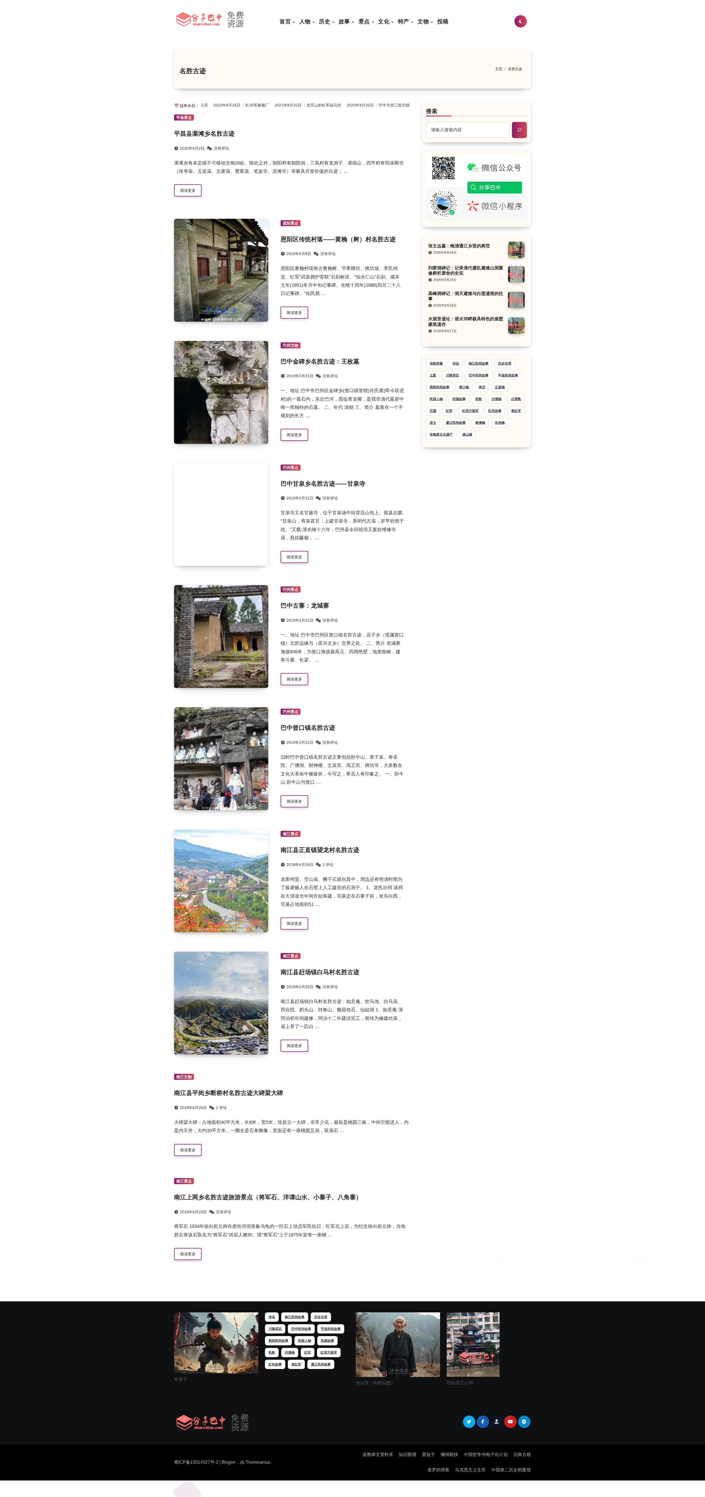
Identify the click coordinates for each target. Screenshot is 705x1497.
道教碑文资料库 (377, 1454)
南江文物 (184, 1077)
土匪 (433, 375)
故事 (345, 21)
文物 (423, 21)
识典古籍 (522, 1454)
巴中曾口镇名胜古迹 (308, 727)
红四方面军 (470, 411)
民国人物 (436, 399)
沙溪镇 (496, 399)
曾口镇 (464, 387)
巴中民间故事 (479, 375)
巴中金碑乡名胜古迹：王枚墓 (320, 361)
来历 (482, 387)
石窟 (433, 411)
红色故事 (494, 411)
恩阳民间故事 (439, 387)
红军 (449, 411)
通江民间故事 (456, 423)
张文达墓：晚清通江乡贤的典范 (459, 246)
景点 (365, 21)
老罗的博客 (438, 1470)
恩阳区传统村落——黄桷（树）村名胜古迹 (338, 239)
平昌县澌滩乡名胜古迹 (204, 133)
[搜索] (519, 130)
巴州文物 (290, 345)
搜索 (432, 111)
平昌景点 (184, 117)
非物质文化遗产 (441, 434)
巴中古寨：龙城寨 (305, 605)
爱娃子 (428, 1454)
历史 (325, 21)
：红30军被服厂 (232, 105)
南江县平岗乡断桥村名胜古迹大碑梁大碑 (228, 1092)
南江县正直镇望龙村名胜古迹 (320, 849)
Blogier (229, 1462)
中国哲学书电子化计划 (486, 1454)
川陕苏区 (452, 375)
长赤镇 (500, 423)
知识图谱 (407, 1454)
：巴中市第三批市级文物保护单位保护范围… (390, 105)
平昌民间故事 (508, 375)
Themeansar (258, 1462)
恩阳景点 (290, 223)
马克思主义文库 (470, 1470)
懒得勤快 (449, 1454)
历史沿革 (504, 363)
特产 (404, 21)
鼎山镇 (467, 434)
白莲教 (516, 399)
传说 (455, 363)
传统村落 (436, 363)
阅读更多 (188, 190)
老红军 (516, 411)
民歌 (478, 399)
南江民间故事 (479, 363)
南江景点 (290, 834)
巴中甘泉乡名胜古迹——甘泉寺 (323, 483)
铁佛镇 (480, 423)
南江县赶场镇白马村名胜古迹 (320, 972)
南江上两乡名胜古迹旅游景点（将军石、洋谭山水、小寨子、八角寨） (268, 1197)
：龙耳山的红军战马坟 (298, 105)
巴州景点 (290, 467)
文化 (384, 21)
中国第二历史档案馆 (511, 1470)
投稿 (443, 21)
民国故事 (459, 399)
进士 (433, 423)
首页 (286, 21)
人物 (305, 21)
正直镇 (500, 387)
